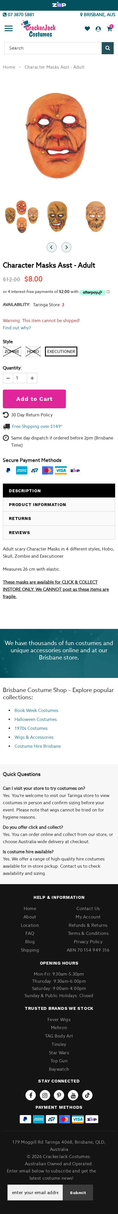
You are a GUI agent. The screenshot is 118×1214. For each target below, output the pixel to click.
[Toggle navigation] (8, 29)
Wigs (20, 737)
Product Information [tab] (37, 504)
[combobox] (59, 48)
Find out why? (17, 327)
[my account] (98, 29)
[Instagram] (45, 1095)
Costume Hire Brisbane (38, 746)
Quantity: (12, 368)
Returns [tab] (20, 518)
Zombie (12, 351)
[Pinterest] (59, 1095)
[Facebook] (30, 1095)
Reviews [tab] (19, 532)
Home (9, 67)
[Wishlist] (87, 29)
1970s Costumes (31, 728)
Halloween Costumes (36, 719)
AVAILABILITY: (16, 304)
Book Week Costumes (36, 710)
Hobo (33, 351)
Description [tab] (25, 490)
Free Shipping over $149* (37, 426)
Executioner (61, 351)
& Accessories (39, 737)
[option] (59, 4)
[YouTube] (73, 1095)
